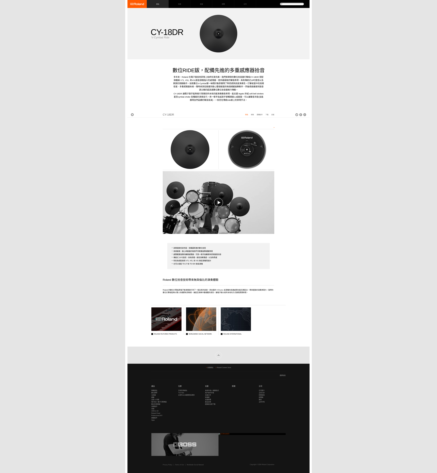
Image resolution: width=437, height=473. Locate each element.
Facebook (300, 114)
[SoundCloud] (161, 376)
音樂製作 (154, 406)
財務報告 (262, 395)
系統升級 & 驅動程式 (212, 390)
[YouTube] (157, 376)
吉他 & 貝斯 (155, 399)
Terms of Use (179, 465)
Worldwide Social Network (195, 465)
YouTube (181, 393)
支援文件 (208, 395)
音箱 (152, 409)
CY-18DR (168, 114)
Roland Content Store (224, 367)
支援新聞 (208, 399)
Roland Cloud (155, 413)
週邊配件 (154, 418)
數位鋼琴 (154, 393)
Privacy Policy (167, 465)
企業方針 (262, 393)
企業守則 (262, 402)
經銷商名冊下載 (210, 404)
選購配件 (260, 114)
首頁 (132, 114)
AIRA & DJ (155, 411)
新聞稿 (261, 397)
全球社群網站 (182, 390)
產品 (153, 386)
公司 (245, 4)
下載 (267, 114)
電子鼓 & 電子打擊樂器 (159, 402)
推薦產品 (154, 390)
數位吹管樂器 (155, 404)
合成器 (153, 395)
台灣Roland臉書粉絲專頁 (186, 395)
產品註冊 (208, 402)
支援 (201, 4)
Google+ (304, 114)
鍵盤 (152, 397)
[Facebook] (152, 376)
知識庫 (207, 397)
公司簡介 (262, 390)
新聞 (223, 4)
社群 (179, 4)
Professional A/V (156, 415)
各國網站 (210, 367)
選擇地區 (283, 375)
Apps (153, 420)
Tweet (296, 114)
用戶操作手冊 (209, 393)
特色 (246, 114)
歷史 (260, 399)
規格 (252, 114)
